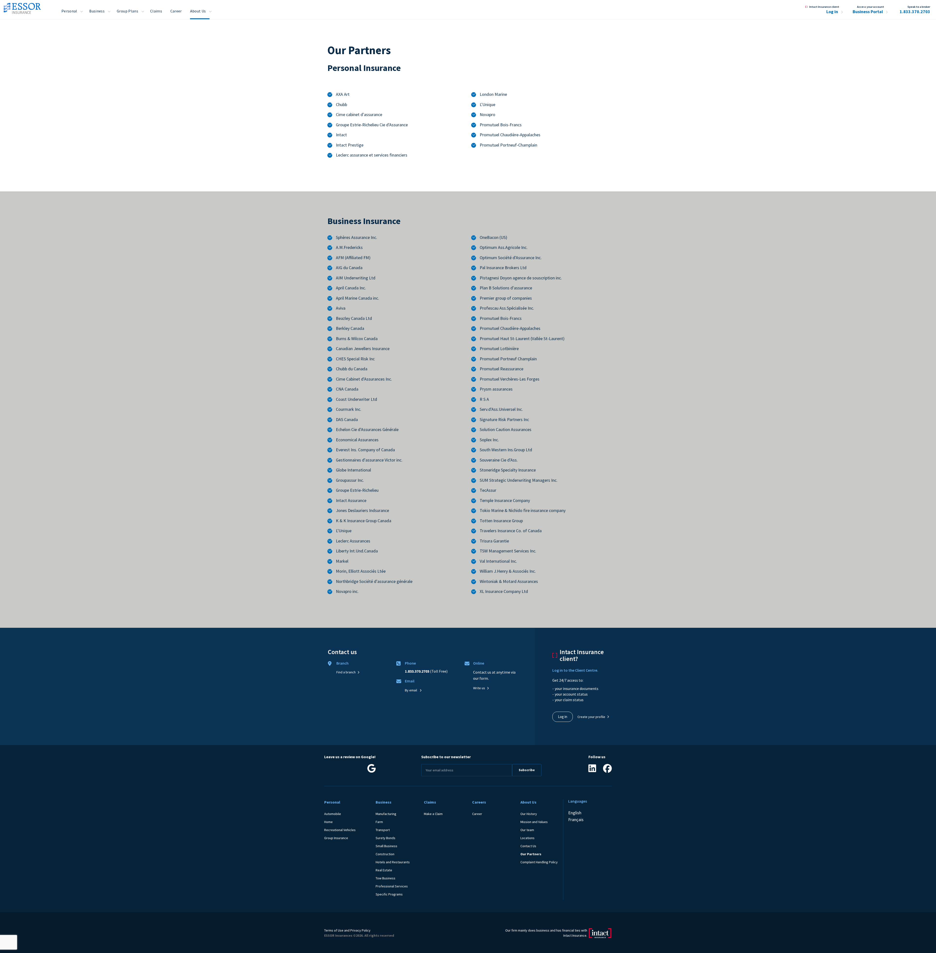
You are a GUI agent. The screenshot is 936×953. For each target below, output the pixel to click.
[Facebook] (607, 770)
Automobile (332, 814)
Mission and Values (534, 822)
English (574, 812)
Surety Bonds (385, 838)
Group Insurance (336, 838)
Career (176, 11)
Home (328, 822)
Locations (527, 838)
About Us (198, 11)
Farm (379, 822)
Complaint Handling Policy (539, 862)
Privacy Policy (360, 930)
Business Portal (868, 11)
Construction (385, 854)
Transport (383, 830)
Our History (528, 814)
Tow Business (385, 878)
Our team (527, 830)
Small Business (386, 846)
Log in (832, 11)
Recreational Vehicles (340, 830)
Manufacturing (386, 814)
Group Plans (127, 11)
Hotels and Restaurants (393, 862)
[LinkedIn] (592, 770)
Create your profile (591, 717)
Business (97, 11)
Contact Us (528, 846)
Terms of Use (333, 930)
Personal (69, 11)
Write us (479, 688)
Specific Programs (389, 894)
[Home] (22, 7)
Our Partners (530, 854)
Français (576, 819)
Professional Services (392, 886)
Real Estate (384, 870)
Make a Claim (433, 814)
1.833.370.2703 (915, 11)
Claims (156, 11)
